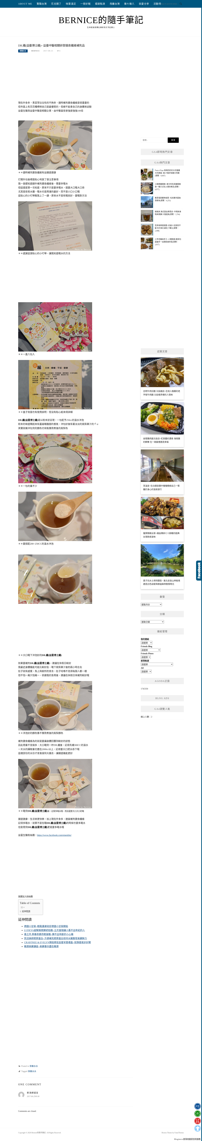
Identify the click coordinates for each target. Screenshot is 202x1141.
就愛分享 (144, 4)
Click (199, 571)
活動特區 (158, 4)
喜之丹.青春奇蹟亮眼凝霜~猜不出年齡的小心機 (48, 934)
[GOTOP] (197, 1128)
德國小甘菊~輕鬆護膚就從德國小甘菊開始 (46, 926)
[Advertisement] (75, 78)
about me (25, 4)
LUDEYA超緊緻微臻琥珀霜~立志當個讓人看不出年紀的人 (54, 930)
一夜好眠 (85, 4)
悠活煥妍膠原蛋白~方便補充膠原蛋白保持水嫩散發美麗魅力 (55, 938)
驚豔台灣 (42, 4)
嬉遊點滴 (100, 4)
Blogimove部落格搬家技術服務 (187, 1139)
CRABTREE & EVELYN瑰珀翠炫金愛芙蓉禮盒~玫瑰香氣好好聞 (57, 942)
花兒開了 (56, 4)
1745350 (144, 689)
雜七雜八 (129, 4)
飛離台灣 (115, 4)
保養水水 (23, 51)
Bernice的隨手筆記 (101, 20)
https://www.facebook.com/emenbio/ (54, 835)
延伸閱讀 (26, 911)
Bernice (35, 51)
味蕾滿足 (71, 4)
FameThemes (179, 1133)
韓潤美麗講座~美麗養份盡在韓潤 (41, 946)
